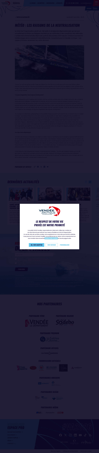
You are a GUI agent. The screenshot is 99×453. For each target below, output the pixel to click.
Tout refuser (51, 245)
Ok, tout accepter (36, 245)
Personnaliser (64, 245)
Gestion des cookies (51, 238)
